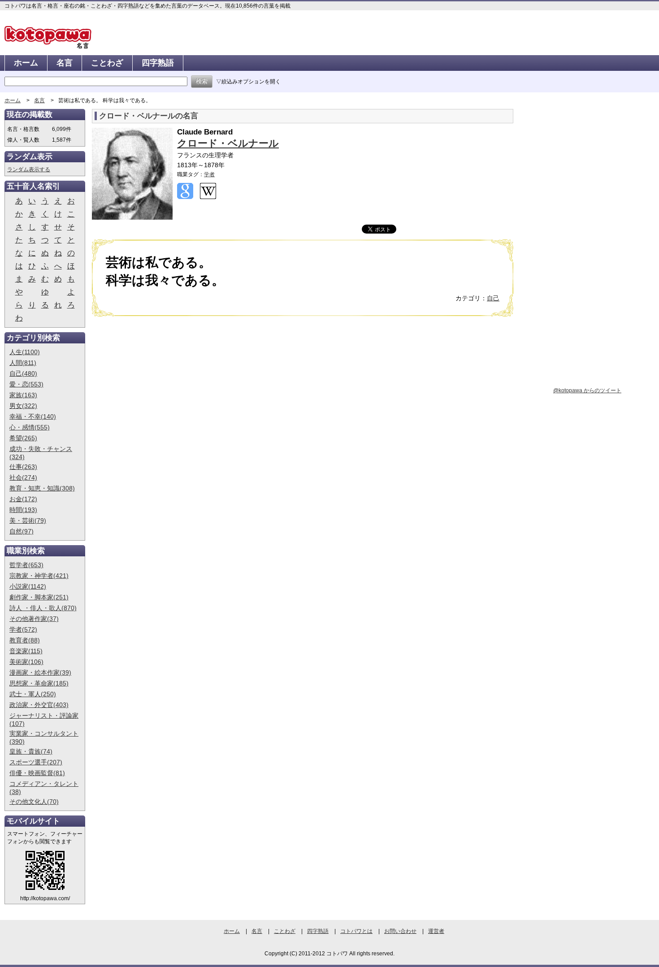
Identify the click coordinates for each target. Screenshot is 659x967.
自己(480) (23, 373)
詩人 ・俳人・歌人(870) (43, 607)
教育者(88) (24, 640)
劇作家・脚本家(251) (39, 597)
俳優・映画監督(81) (37, 772)
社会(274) (23, 477)
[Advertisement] (167, 392)
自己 (493, 298)
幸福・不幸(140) (32, 416)
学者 (209, 174)
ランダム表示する (28, 169)
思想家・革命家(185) (39, 683)
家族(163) (23, 395)
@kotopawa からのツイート (587, 390)
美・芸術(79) (27, 520)
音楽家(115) (26, 651)
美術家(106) (26, 661)
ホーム (26, 62)
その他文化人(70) (34, 801)
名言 (64, 62)
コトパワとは (356, 931)
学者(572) (23, 629)
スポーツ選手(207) (35, 762)
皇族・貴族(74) (30, 751)
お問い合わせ (400, 931)
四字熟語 (158, 62)
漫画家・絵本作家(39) (40, 672)
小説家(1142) (27, 586)
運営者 (436, 931)
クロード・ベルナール (228, 143)
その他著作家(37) (34, 618)
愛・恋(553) (26, 384)
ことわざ (107, 62)
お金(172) (23, 499)
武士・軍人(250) (32, 694)
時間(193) (23, 509)
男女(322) (23, 405)
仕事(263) (23, 466)
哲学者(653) (26, 564)
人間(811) (22, 362)
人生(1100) (24, 352)
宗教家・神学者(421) (39, 575)
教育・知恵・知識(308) (42, 488)
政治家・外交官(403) (39, 704)
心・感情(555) (29, 427)
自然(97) (21, 531)
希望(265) (23, 438)
